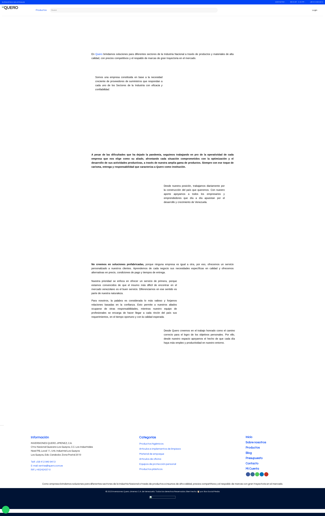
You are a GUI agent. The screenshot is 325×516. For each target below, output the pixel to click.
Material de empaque (151, 454)
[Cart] (322, 10)
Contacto (252, 463)
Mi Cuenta (252, 468)
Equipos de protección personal (157, 464)
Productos (41, 10)
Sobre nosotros (256, 442)
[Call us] (257, 474)
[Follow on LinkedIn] (262, 474)
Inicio (249, 437)
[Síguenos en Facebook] (248, 474)
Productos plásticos (150, 469)
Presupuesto (254, 458)
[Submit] (215, 10)
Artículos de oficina (150, 459)
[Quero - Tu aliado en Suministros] (14, 10)
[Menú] (33, 10)
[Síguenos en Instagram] (252, 474)
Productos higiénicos (151, 444)
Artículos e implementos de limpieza (160, 449)
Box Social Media (212, 491)
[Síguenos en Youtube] (266, 474)
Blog (249, 452)
